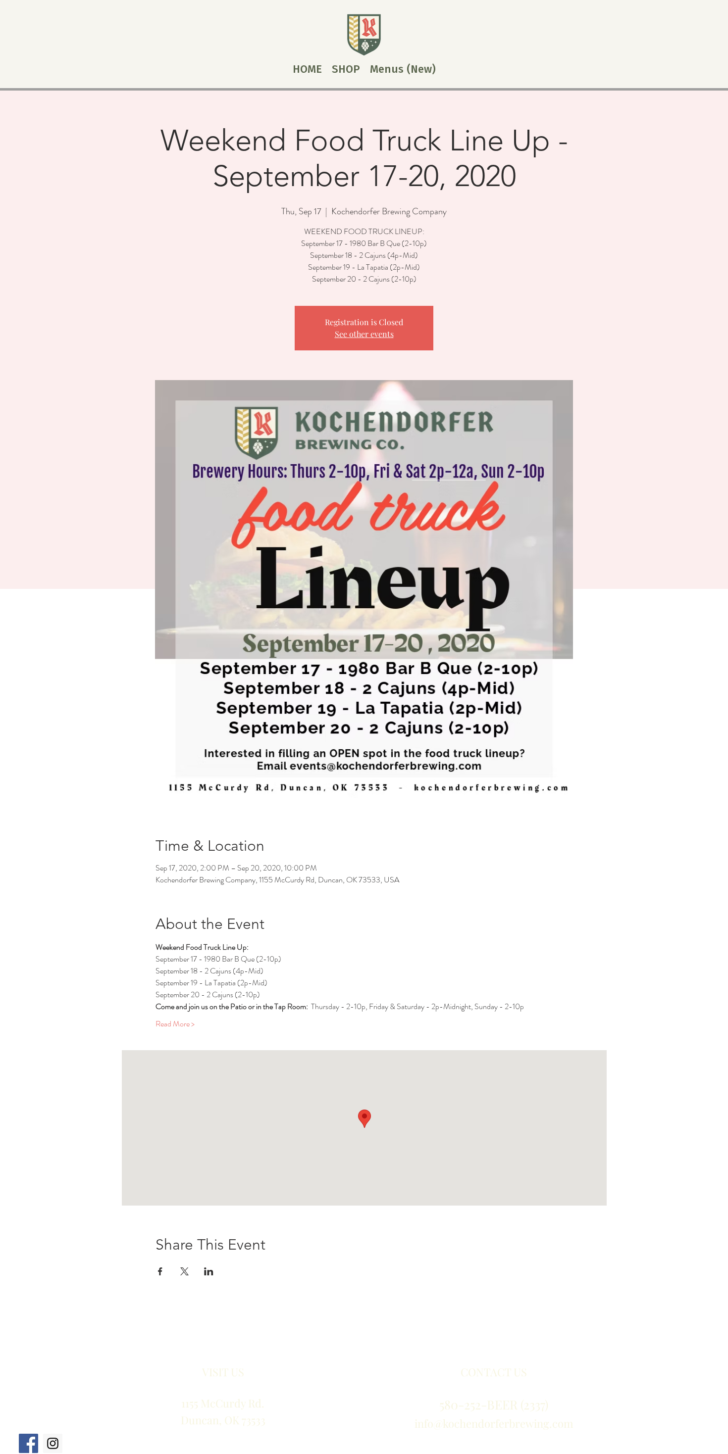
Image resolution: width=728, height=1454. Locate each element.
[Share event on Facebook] (160, 1271)
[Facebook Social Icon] (28, 1443)
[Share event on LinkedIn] (208, 1271)
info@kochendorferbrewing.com (494, 1423)
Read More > (175, 1023)
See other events (364, 334)
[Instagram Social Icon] (52, 1443)
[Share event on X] (184, 1271)
